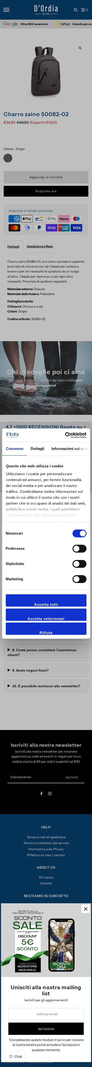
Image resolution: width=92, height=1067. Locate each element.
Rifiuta (46, 633)
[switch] (79, 549)
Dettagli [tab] (37, 448)
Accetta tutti (46, 604)
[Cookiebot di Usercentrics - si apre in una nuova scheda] (65, 435)
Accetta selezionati (46, 619)
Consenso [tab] (14, 448)
